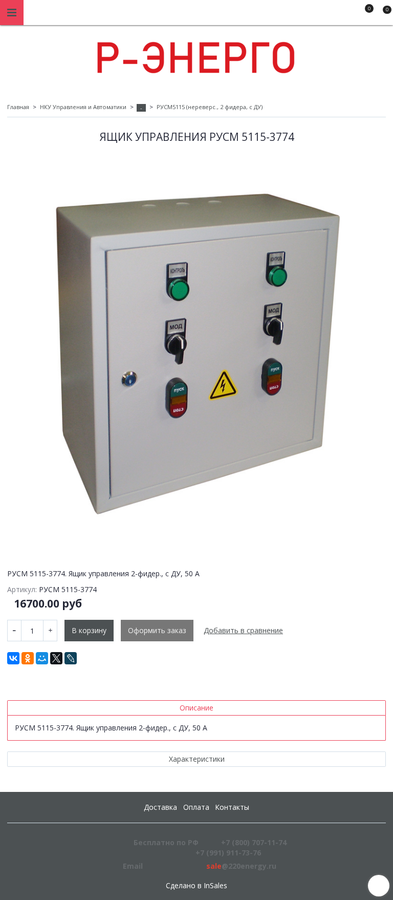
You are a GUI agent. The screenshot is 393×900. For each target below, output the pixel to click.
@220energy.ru (241, 866)
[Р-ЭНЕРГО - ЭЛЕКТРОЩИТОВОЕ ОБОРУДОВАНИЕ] (196, 55)
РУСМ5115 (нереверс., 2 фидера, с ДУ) (210, 107)
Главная (18, 107)
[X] (56, 658)
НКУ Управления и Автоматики (83, 107)
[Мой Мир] (42, 658)
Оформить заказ (157, 630)
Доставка (160, 807)
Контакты (232, 807)
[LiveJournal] (70, 658)
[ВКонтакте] (13, 658)
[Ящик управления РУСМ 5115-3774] (196, 352)
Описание (196, 708)
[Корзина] (382, 14)
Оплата (196, 807)
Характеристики (197, 759)
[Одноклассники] (27, 658)
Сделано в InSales (196, 885)
